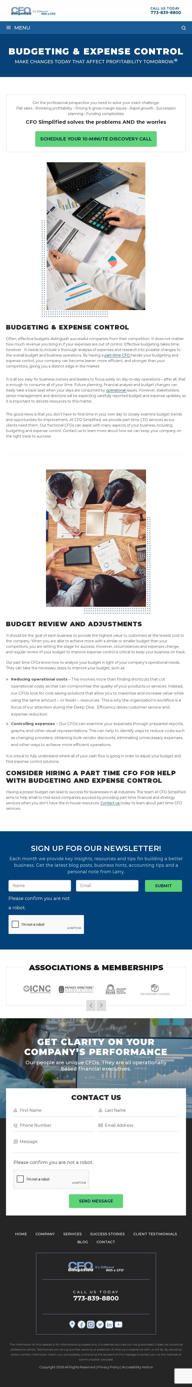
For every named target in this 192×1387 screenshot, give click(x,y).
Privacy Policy (109, 1367)
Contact (105, 1242)
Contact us (110, 803)
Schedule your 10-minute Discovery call (96, 139)
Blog (82, 1242)
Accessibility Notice (137, 1367)
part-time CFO (117, 355)
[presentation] (46, 924)
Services (72, 1234)
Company (45, 1234)
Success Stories (107, 1234)
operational (116, 390)
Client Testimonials (155, 1234)
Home (21, 1234)
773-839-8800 (165, 12)
